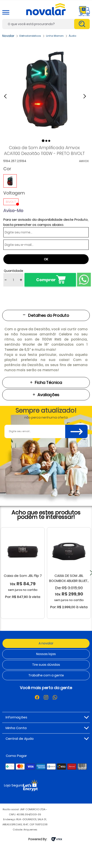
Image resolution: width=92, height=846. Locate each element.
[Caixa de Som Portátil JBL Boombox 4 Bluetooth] (68, 551)
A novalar (46, 643)
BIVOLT (11, 202)
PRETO (10, 181)
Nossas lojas (46, 654)
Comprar (46, 280)
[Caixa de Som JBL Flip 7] (22, 551)
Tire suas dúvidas (46, 664)
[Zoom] (46, 89)
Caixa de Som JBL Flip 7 (23, 575)
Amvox (84, 161)
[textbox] (46, 24)
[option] (46, 89)
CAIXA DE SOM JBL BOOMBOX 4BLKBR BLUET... (69, 578)
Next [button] (85, 96)
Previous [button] (7, 96)
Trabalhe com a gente (46, 675)
